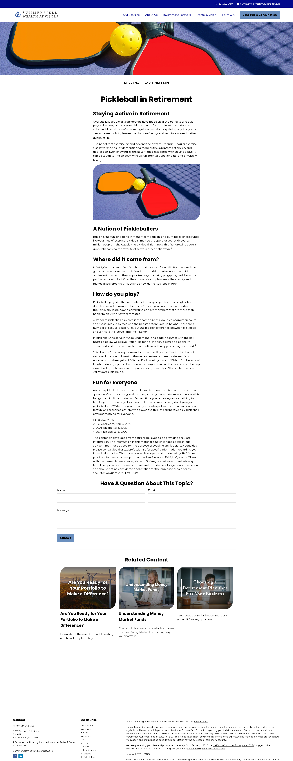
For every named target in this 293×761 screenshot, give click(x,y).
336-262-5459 (226, 3)
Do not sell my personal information (206, 748)
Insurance (86, 736)
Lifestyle (85, 746)
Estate (84, 732)
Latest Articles (88, 750)
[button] (131, 15)
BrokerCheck (201, 721)
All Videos (86, 753)
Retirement (87, 725)
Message (63, 510)
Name (61, 490)
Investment (87, 729)
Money (84, 743)
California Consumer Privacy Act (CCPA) (234, 745)
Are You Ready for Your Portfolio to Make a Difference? (83, 619)
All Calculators (88, 757)
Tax (82, 739)
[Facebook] (15, 756)
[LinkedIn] (20, 756)
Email (152, 490)
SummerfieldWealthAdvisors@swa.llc (260, 3)
